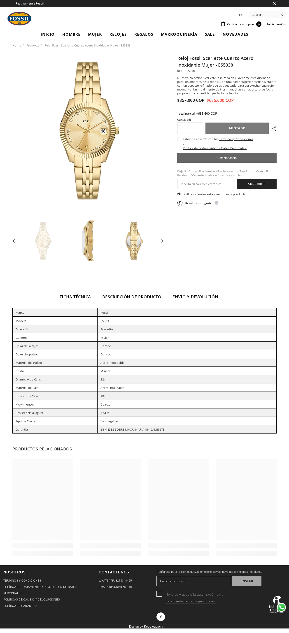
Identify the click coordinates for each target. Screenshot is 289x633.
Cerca (275, 3)
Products (32, 45)
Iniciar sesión (276, 24)
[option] (88, 130)
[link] (42, 545)
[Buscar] (267, 14)
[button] (13, 241)
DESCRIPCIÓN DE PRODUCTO (131, 296)
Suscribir (257, 184)
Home (16, 45)
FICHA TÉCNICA (75, 296)
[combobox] (264, 14)
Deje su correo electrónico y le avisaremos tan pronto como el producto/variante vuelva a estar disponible (222, 173)
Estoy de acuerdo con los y (218, 143)
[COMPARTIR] (273, 128)
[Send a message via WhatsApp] (281, 607)
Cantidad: (184, 120)
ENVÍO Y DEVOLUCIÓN (195, 296)
